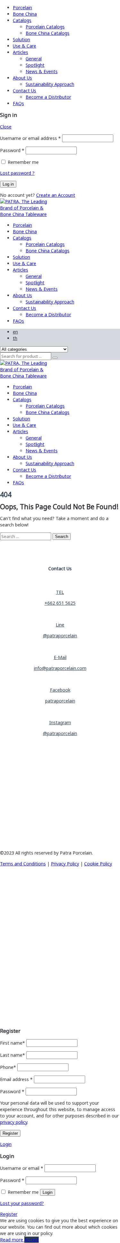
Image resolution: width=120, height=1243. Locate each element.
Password (12, 150)
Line (60, 625)
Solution (21, 39)
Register (10, 1133)
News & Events (42, 71)
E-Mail (60, 657)
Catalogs (22, 20)
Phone (8, 1067)
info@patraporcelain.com (60, 668)
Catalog (10, 910)
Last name (12, 1055)
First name (12, 1043)
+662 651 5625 (60, 603)
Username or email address (30, 138)
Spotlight (35, 65)
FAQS (6, 986)
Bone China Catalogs (47, 33)
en (15, 332)
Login (6, 1144)
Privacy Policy (65, 864)
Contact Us (24, 91)
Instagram (60, 722)
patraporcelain (60, 701)
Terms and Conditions (23, 864)
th (15, 338)
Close (6, 127)
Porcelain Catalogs (45, 27)
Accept (31, 1240)
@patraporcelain (60, 636)
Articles (20, 52)
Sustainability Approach (50, 84)
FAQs (18, 103)
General (34, 59)
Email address (16, 1079)
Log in (8, 184)
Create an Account (55, 195)
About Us (22, 78)
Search (61, 536)
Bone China (25, 14)
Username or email (21, 1168)
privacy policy (13, 1122)
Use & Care (24, 46)
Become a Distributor (48, 97)
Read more (12, 1240)
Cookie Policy (98, 864)
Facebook (60, 690)
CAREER (8, 993)
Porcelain (22, 7)
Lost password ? (17, 173)
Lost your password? (22, 1203)
